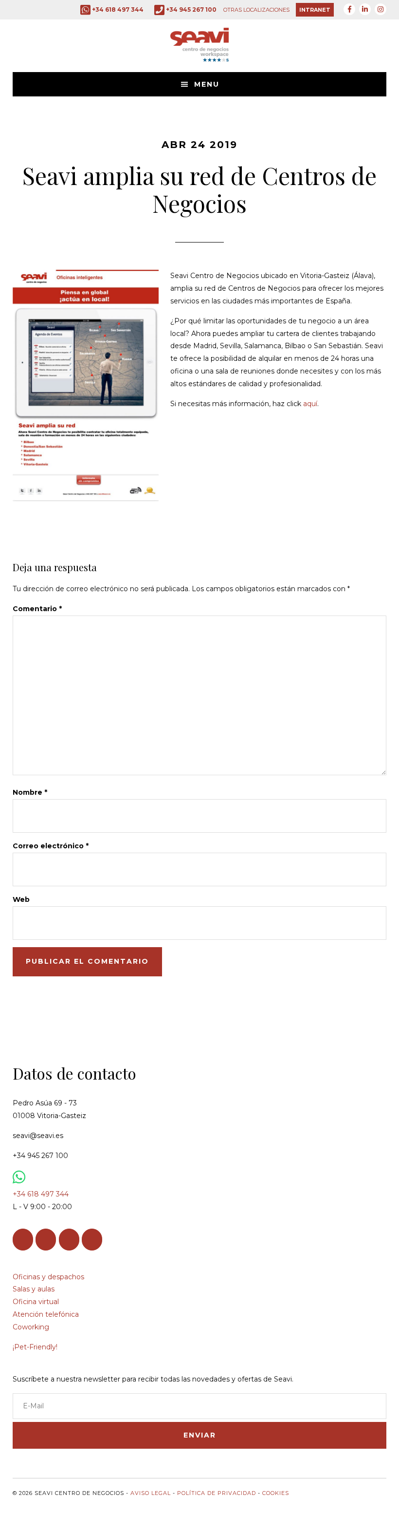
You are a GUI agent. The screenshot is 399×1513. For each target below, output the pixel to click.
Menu (206, 84)
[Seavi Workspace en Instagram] (69, 1240)
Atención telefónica (46, 1314)
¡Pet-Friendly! (35, 1347)
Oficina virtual (36, 1301)
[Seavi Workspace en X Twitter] (92, 1240)
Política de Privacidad (216, 1493)
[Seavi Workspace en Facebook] (23, 1240)
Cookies (275, 1493)
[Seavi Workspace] (199, 54)
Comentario (37, 608)
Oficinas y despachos (48, 1276)
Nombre (30, 792)
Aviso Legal (150, 1493)
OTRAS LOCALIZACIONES (256, 9)
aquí (310, 403)
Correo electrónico (51, 845)
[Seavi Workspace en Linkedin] (46, 1240)
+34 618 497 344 (118, 9)
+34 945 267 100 (191, 9)
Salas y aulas (33, 1289)
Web (21, 899)
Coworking (31, 1327)
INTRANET (314, 9)
